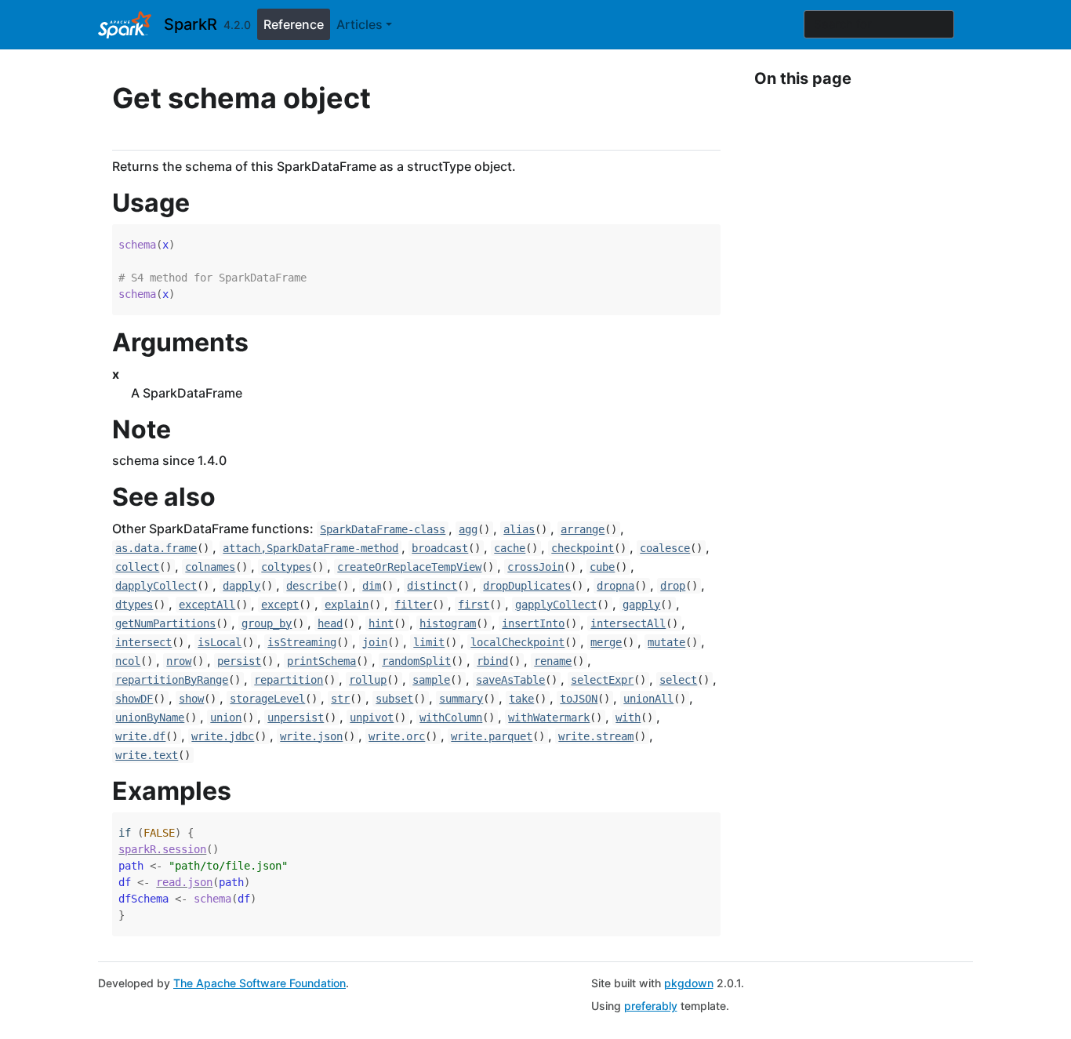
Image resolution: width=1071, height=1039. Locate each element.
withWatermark (549, 717)
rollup (368, 680)
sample (431, 680)
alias (519, 529)
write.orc (396, 736)
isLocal (219, 642)
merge (606, 642)
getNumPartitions (165, 623)
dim (371, 585)
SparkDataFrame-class (382, 529)
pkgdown (688, 983)
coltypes (286, 567)
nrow (178, 661)
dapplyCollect (156, 585)
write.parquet (491, 736)
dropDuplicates (527, 585)
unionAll (648, 698)
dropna (615, 585)
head (330, 623)
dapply (241, 585)
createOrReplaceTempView (409, 567)
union (225, 717)
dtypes (134, 604)
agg (468, 529)
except (280, 604)
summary (461, 698)
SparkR (190, 24)
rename (553, 661)
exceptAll (207, 604)
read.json (184, 882)
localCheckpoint (517, 642)
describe (311, 585)
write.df (140, 736)
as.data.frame (156, 548)
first (473, 604)
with (628, 717)
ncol (127, 661)
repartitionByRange (171, 680)
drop (672, 585)
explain (346, 604)
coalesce (665, 548)
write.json (311, 736)
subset (394, 698)
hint (381, 623)
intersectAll (628, 623)
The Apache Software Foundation (259, 983)
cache (509, 548)
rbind (492, 661)
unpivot (372, 717)
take (521, 698)
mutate (666, 642)
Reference (293, 24)
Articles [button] (359, 24)
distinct (432, 585)
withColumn (450, 717)
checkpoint (582, 548)
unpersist (295, 717)
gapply (641, 604)
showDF (134, 698)
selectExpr (602, 680)
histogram (447, 623)
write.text (146, 755)
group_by (266, 623)
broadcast (440, 548)
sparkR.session (162, 849)
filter (413, 604)
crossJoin (535, 567)
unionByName (149, 717)
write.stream (596, 736)
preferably (650, 1005)
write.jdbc (222, 736)
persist (239, 661)
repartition (288, 680)
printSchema (321, 661)
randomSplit (416, 661)
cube (602, 567)
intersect (143, 642)
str (340, 698)
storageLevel (267, 698)
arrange (582, 529)
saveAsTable (510, 680)
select (678, 680)
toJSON (578, 698)
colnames (210, 567)
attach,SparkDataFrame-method (310, 548)
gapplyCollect (556, 604)
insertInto (533, 623)
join (374, 642)
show (191, 698)
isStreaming (301, 642)
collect (137, 567)
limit (429, 642)
